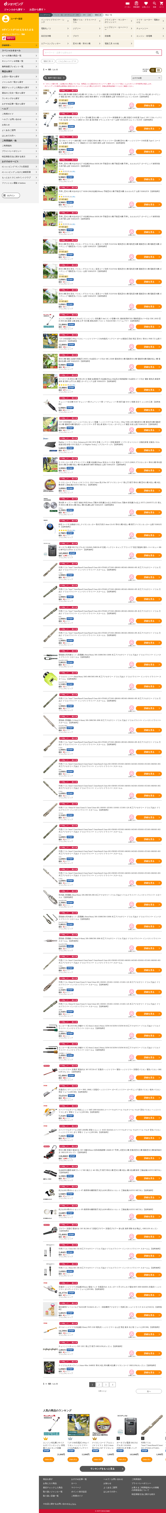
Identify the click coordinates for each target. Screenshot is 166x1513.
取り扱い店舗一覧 (51, 1496)
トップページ (45, 15)
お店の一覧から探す (10, 77)
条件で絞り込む (55, 78)
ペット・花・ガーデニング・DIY (66, 15)
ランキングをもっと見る (102, 1469)
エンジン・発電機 (144, 36)
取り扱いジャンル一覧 (53, 1492)
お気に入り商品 (50, 1483)
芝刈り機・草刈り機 (81, 43)
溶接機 (107, 36)
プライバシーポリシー (11, 151)
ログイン (11, 196)
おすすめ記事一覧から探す (13, 104)
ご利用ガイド (8, 114)
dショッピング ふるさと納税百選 (16, 172)
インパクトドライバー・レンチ (52, 21)
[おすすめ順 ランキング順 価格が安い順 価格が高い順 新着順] (145, 77)
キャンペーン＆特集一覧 (12, 61)
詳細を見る (149, 105)
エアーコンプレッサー (51, 43)
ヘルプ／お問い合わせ (11, 119)
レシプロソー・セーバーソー (116, 28)
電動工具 (98, 15)
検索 (157, 52)
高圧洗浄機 (46, 36)
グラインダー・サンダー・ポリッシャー (116, 21)
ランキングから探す (10, 98)
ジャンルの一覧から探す (12, 82)
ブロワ (76, 36)
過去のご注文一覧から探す (13, 93)
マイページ (76, 1487)
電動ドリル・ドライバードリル (84, 21)
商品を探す (48, 1479)
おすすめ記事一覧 (79, 1479)
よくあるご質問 (9, 130)
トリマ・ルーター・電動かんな (148, 21)
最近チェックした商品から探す (15, 87)
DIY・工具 (87, 15)
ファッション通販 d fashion (14, 183)
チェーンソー (142, 28)
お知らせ (6, 125)
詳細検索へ (6, 45)
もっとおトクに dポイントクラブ (16, 177)
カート (74, 1483)
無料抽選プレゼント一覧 (12, 67)
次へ (149, 1391)
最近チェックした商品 (53, 1487)
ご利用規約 (7, 146)
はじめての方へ (9, 136)
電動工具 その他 (112, 43)
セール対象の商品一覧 (11, 56)
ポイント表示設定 (79, 1492)
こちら (73, 1504)
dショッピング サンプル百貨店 (15, 167)
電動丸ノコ (46, 28)
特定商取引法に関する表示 (13, 157)
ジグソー (77, 28)
